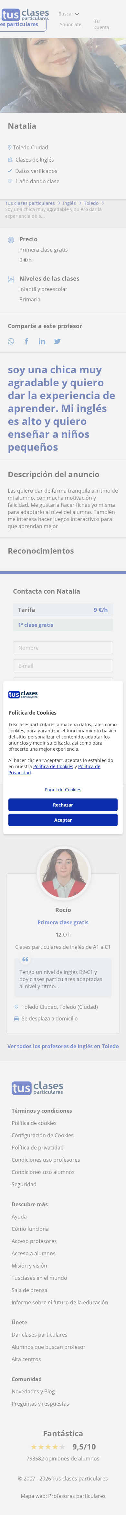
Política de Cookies (53, 766)
